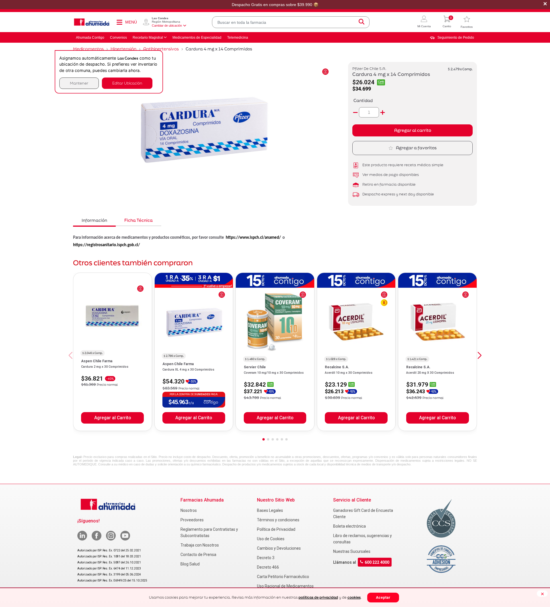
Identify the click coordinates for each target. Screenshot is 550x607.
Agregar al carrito (412, 130)
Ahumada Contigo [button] (90, 38)
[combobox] (291, 22)
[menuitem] (452, 38)
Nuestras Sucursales (351, 551)
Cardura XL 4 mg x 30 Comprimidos (188, 369)
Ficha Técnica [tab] (138, 220)
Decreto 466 (268, 567)
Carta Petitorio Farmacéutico (283, 576)
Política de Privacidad (276, 529)
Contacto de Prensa (198, 554)
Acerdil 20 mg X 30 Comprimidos (430, 373)
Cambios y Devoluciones (279, 548)
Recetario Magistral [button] (148, 38)
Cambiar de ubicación (167, 25)
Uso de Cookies (270, 538)
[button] (424, 22)
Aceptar (383, 597)
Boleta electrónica (349, 526)
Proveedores (192, 520)
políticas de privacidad (318, 597)
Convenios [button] (118, 38)
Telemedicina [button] (237, 38)
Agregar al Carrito (112, 417)
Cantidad (363, 100)
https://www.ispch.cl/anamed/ (253, 238)
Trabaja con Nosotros (199, 545)
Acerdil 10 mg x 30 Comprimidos (348, 373)
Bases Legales (270, 510)
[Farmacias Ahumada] (91, 22)
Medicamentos (88, 49)
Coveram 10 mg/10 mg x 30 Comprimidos (274, 373)
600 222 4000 (377, 562)
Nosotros (188, 510)
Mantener (79, 83)
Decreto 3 (265, 557)
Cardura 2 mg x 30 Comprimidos (104, 367)
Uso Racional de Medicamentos (285, 586)
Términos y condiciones (278, 520)
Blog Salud (190, 564)
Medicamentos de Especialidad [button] (196, 38)
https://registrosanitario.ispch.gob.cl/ (106, 245)
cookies (354, 597)
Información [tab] (94, 220)
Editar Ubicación (127, 83)
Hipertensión (123, 49)
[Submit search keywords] (361, 22)
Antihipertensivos (161, 49)
